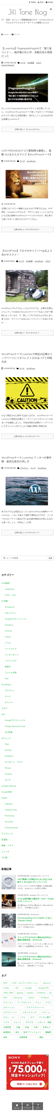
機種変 (48, 1032)
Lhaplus (30, 992)
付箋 (18, 1027)
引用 (36, 1027)
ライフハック (7, 833)
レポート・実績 (44, 1022)
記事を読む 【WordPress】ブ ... (27, 333)
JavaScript (9, 589)
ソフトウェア (11, 660)
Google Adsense (7, 65)
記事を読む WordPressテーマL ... (27, 436)
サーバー (9, 702)
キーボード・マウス (14, 762)
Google (28, 988)
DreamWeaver (11, 827)
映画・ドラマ (7, 845)
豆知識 (4, 839)
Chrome (8, 631)
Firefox (8, 637)
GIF (17, 988)
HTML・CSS (10, 595)
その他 (4, 857)
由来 (5, 1037)
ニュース (5, 851)
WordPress (31, 161)
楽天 (17, 1032)
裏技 (41, 1037)
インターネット (12, 654)
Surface (8, 750)
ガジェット (6, 738)
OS (50, 992)
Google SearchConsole (15, 726)
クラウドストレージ (35, 1007)
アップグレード (24, 1002)
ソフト (23, 1017)
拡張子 (8, 666)
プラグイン (24, 468)
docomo (46, 983)
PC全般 (4, 601)
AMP (5, 983)
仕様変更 (7, 1027)
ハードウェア (11, 648)
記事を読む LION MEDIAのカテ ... (27, 229)
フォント (17, 1022)
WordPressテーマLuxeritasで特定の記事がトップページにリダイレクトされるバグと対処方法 (27, 357)
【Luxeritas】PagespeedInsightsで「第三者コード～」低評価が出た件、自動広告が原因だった (26, 52)
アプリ (48, 1002)
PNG (5, 997)
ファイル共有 (11, 672)
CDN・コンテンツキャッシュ (25, 983)
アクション (8, 1002)
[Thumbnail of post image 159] (26, 184)
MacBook (9, 756)
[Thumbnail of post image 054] (26, 286)
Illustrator (9, 821)
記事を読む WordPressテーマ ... (27, 532)
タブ (32, 1017)
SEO (3, 714)
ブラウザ (29, 1022)
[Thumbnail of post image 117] (26, 491)
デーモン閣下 (45, 1017)
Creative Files (11, 809)
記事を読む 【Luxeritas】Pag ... (27, 129)
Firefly (6, 988)
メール (8, 642)
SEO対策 (30, 63)
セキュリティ (11, 613)
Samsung (18, 997)
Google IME (43, 988)
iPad (7, 744)
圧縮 (27, 1027)
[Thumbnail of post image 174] (26, 393)
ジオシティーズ (29, 1012)
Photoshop (9, 815)
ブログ (38, 63)
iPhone (8, 768)
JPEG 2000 (8, 992)
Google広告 (6, 792)
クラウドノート (10, 1012)
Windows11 (10, 607)
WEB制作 (5, 583)
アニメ (38, 1002)
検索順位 (7, 1032)
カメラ (8, 780)
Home (5, 34)
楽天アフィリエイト (32, 1032)
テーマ (22, 63)
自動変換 (23, 1037)
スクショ (46, 1012)
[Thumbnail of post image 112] (26, 87)
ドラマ (6, 1022)
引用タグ (46, 1027)
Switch (31, 997)
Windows (9, 625)
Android (8, 774)
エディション (9, 1007)
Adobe (4, 798)
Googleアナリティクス (15, 720)
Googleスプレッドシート (16, 619)
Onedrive (41, 992)
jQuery (20, 992)
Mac (7, 678)
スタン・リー (9, 1017)
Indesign (9, 803)
